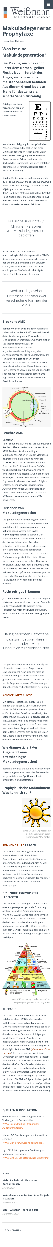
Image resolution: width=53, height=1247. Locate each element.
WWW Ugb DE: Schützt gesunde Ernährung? (25, 1157)
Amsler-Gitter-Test (17, 695)
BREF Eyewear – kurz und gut (20, 1209)
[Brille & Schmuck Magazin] (26, 12)
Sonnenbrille (13, 845)
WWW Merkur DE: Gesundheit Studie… (23, 1142)
